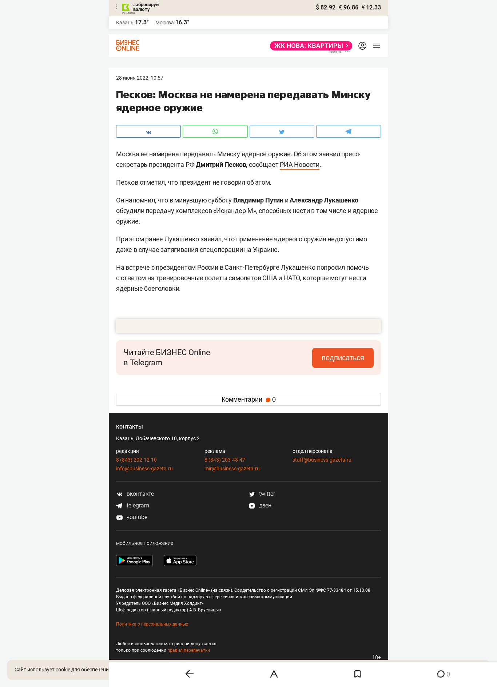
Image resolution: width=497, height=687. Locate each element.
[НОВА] (309, 46)
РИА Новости (299, 164)
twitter (266, 493)
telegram (137, 505)
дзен (264, 505)
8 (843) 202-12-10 (136, 460)
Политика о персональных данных (152, 624)
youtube (136, 517)
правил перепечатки (188, 650)
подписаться (343, 358)
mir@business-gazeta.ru (232, 468)
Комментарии (249, 399)
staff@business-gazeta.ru (322, 460)
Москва (164, 22)
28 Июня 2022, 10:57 (139, 78)
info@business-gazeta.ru (144, 468)
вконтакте (139, 493)
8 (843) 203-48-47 (224, 460)
